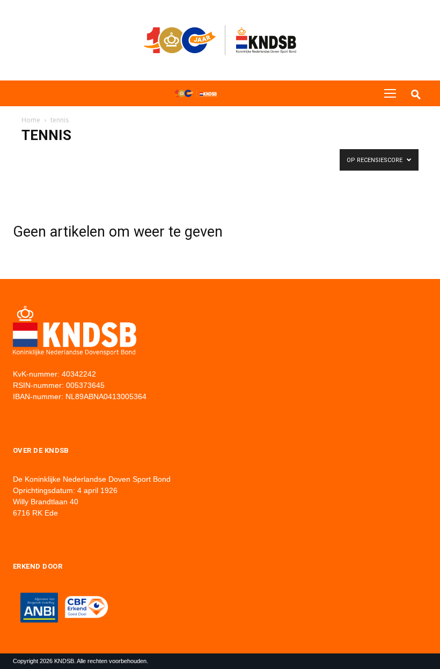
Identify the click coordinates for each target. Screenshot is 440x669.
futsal (248, 157)
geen (275, 157)
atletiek (36, 157)
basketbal (72, 157)
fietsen (220, 157)
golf (299, 157)
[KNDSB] (195, 93)
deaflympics (182, 157)
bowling (142, 157)
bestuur (108, 157)
